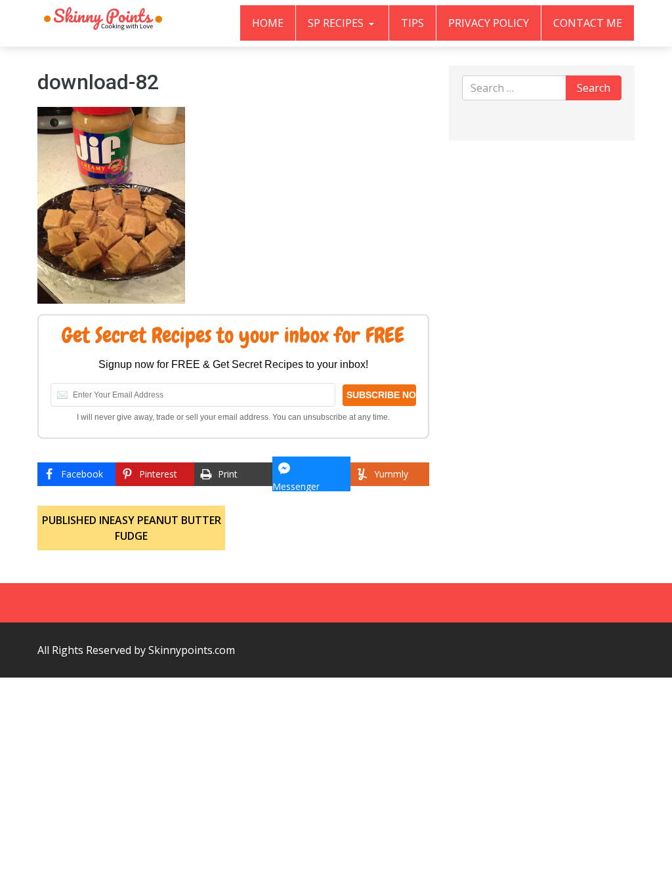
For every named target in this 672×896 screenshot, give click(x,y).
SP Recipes (337, 23)
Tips (412, 23)
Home (268, 23)
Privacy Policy (488, 23)
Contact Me (587, 23)
